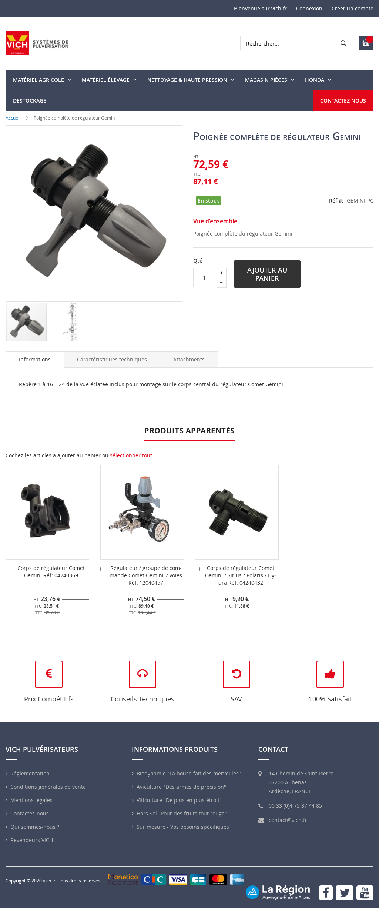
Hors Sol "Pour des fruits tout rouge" (182, 813)
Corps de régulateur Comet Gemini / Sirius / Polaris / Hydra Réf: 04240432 (240, 575)
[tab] (35, 359)
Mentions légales (31, 800)
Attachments (189, 359)
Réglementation (30, 773)
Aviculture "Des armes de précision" (181, 786)
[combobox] (295, 43)
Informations (35, 359)
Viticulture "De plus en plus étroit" (179, 800)
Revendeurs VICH (31, 840)
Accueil (13, 118)
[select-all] (131, 455)
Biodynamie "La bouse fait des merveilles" (189, 773)
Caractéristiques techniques (112, 359)
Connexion (309, 8)
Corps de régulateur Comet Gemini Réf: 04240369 (51, 571)
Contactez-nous (29, 813)
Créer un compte (352, 8)
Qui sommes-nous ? (34, 826)
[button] (69, 322)
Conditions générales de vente (48, 786)
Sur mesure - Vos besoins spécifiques (183, 826)
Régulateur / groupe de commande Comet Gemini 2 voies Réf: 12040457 (146, 575)
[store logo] (37, 43)
